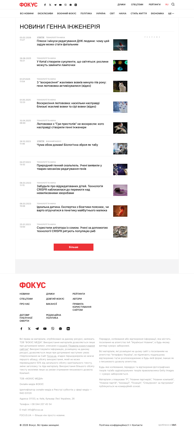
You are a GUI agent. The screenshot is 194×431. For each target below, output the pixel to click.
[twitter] (29, 328)
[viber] (52, 328)
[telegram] (37, 328)
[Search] (173, 4)
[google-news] (60, 328)
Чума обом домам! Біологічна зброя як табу (67, 144)
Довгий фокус (55, 298)
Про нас (25, 303)
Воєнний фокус (53, 141)
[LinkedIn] (75, 5)
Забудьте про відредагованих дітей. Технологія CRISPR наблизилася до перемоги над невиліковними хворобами (70, 189)
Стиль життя (139, 13)
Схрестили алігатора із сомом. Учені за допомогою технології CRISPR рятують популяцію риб (72, 229)
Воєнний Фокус (66, 13)
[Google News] (70, 5)
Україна (101, 13)
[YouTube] (60, 5)
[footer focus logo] (33, 285)
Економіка (157, 13)
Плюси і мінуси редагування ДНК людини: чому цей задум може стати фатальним (73, 42)
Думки (121, 4)
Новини (25, 293)
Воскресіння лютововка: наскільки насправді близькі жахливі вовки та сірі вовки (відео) (68, 104)
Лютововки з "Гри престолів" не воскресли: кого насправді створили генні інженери (70, 125)
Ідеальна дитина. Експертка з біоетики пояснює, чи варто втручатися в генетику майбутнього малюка (73, 208)
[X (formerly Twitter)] (50, 5)
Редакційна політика (53, 316)
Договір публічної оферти (26, 318)
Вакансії (51, 303)
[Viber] (65, 5)
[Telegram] (55, 5)
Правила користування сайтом (82, 306)
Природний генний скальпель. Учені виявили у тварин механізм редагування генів (69, 167)
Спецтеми (137, 4)
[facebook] (21, 328)
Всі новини (27, 13)
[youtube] (45, 328)
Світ (112, 13)
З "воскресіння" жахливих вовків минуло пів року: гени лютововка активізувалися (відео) (71, 84)
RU (166, 4)
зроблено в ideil (167, 425)
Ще (170, 13)
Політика (86, 13)
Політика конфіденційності (114, 425)
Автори (77, 298)
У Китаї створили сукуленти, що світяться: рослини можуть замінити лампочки (72, 63)
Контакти (137, 425)
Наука (122, 13)
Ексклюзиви (45, 13)
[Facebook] (45, 5)
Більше (73, 247)
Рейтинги (154, 4)
